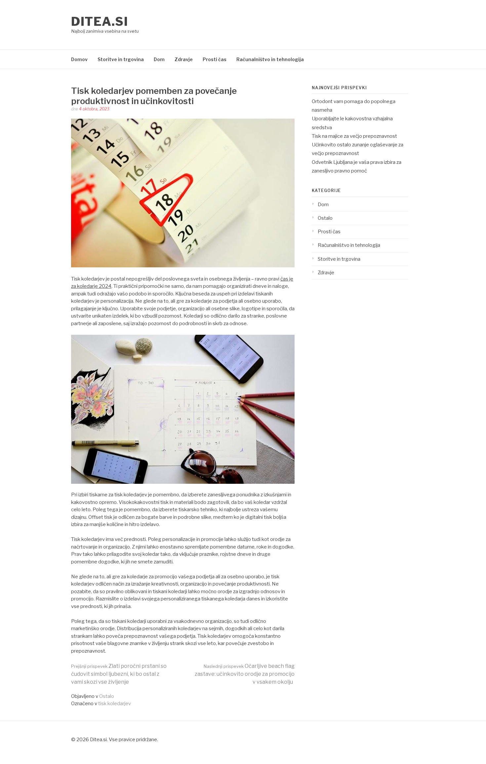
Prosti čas (214, 59)
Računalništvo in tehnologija (270, 59)
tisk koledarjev (114, 704)
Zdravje (184, 59)
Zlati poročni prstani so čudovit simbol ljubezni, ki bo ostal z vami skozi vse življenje (119, 674)
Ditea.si (99, 21)
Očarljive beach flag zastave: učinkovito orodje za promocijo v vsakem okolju (245, 674)
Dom (159, 59)
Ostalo (106, 696)
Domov (79, 59)
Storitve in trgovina (121, 59)
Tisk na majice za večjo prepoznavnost (354, 136)
